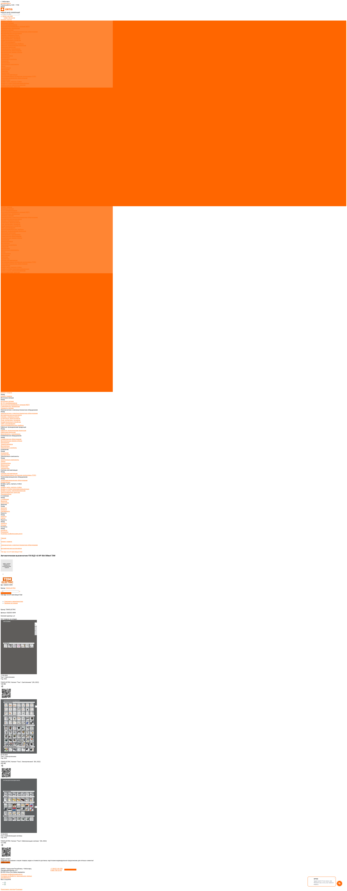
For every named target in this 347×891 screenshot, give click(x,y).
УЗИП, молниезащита (8, 42)
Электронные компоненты (10, 64)
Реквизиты (4, 111)
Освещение (5, 61)
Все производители (7, 90)
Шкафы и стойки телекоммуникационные (15, 83)
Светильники (5, 63)
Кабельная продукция (8, 47)
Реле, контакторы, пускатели (10, 38)
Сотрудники (5, 95)
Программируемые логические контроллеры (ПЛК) (18, 76)
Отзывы (3, 107)
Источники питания (7, 23)
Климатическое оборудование (11, 50)
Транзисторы (5, 73)
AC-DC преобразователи (9, 25)
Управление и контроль (9, 59)
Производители (6, 183)
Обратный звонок (70, 869)
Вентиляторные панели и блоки (11, 52)
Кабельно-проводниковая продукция (13, 45)
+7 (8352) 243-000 (7, 16)
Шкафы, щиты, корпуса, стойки (11, 81)
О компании (5, 185)
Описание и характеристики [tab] (13, 601)
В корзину (19, 889)
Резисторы (4, 71)
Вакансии (4, 93)
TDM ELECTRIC (11, 588)
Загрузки (4, 190)
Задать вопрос (5, 862)
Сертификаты (5, 100)
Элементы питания (7, 30)
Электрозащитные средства (10, 87)
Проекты (4, 198)
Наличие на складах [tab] (11, 603)
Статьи (3, 104)
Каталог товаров (6, 116)
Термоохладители (7, 56)
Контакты (4, 202)
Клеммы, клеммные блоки (10, 35)
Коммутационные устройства (11, 40)
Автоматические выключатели (11, 33)
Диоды (3, 66)
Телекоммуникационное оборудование (14, 78)
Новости (3, 195)
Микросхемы (5, 69)
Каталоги (4, 99)
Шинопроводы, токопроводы (11, 49)
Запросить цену (6, 593)
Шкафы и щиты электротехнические (13, 85)
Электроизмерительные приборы (12, 44)
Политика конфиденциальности (11, 112)
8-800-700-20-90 (9, 18)
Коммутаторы (5, 80)
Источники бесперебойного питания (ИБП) (15, 26)
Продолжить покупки (8, 889)
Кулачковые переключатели (10, 37)
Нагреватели (5, 54)
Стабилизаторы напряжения (10, 28)
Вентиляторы (5, 57)
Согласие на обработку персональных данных (16, 876)
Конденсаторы (6, 68)
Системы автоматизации (9, 75)
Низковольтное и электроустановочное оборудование (19, 32)
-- (1, 591)
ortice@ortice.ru (6, 3)
